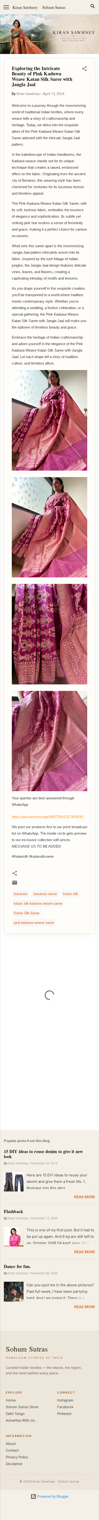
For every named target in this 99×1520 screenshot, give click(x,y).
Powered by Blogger (52, 1496)
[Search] (93, 7)
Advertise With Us (20, 1420)
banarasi (20, 894)
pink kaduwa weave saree (34, 923)
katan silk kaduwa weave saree (38, 903)
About (11, 1444)
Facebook (65, 1407)
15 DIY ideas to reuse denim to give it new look (43, 1153)
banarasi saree (45, 894)
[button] (84, 69)
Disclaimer (14, 1464)
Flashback (13, 1211)
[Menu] (6, 7)
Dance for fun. (17, 1266)
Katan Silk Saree (26, 913)
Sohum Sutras (54, 7)
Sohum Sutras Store (22, 1407)
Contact (12, 1450)
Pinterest (64, 1414)
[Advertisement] (49, 1088)
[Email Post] (15, 884)
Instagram (65, 1400)
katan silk (70, 894)
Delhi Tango (15, 1414)
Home (11, 1400)
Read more (84, 1197)
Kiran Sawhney (25, 7)
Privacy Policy (17, 1457)
